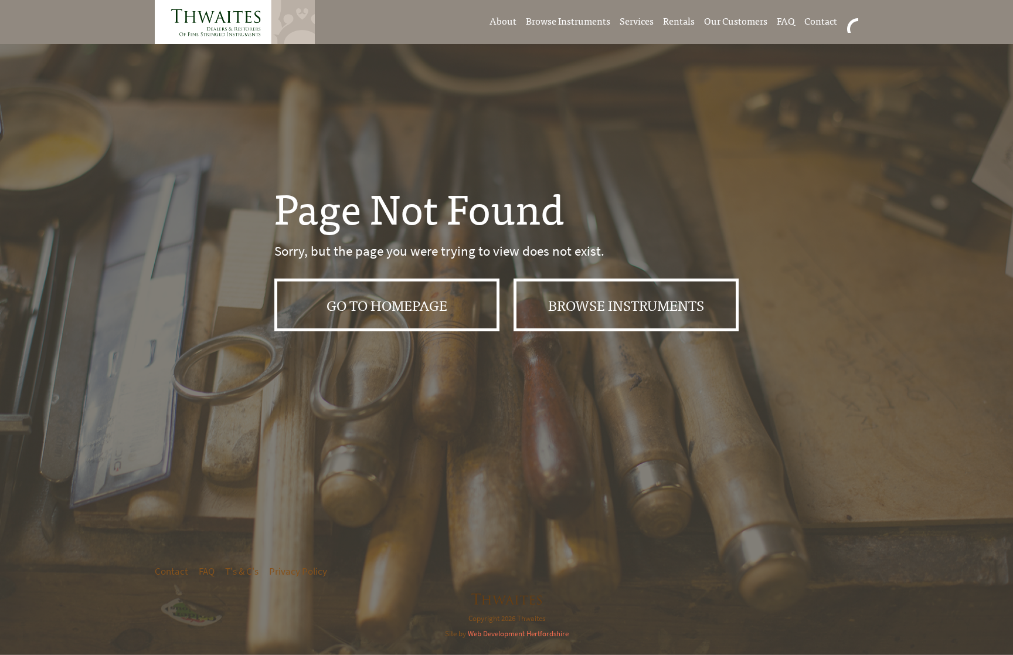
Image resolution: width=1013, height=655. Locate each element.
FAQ (786, 20)
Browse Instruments (568, 20)
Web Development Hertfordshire (518, 634)
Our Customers (735, 20)
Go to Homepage (387, 304)
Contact (820, 20)
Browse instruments (626, 304)
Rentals (679, 20)
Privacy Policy (298, 571)
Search (852, 20)
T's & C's (242, 571)
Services (637, 20)
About (502, 20)
